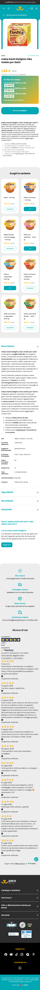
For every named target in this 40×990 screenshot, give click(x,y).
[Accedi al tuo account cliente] (36, 8)
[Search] (8, 8)
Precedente (7, 658)
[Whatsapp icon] (36, 859)
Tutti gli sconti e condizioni (13, 100)
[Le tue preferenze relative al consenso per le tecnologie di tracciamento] (36, 986)
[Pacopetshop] (5, 954)
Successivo (18, 658)
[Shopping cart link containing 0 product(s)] (32, 8)
